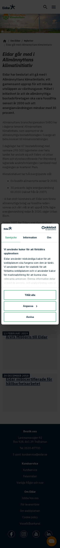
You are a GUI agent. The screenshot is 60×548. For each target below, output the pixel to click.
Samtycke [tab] (11, 237)
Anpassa (28, 305)
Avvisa (30, 316)
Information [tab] (30, 237)
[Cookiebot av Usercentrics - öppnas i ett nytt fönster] (42, 228)
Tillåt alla (30, 295)
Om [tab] (49, 237)
